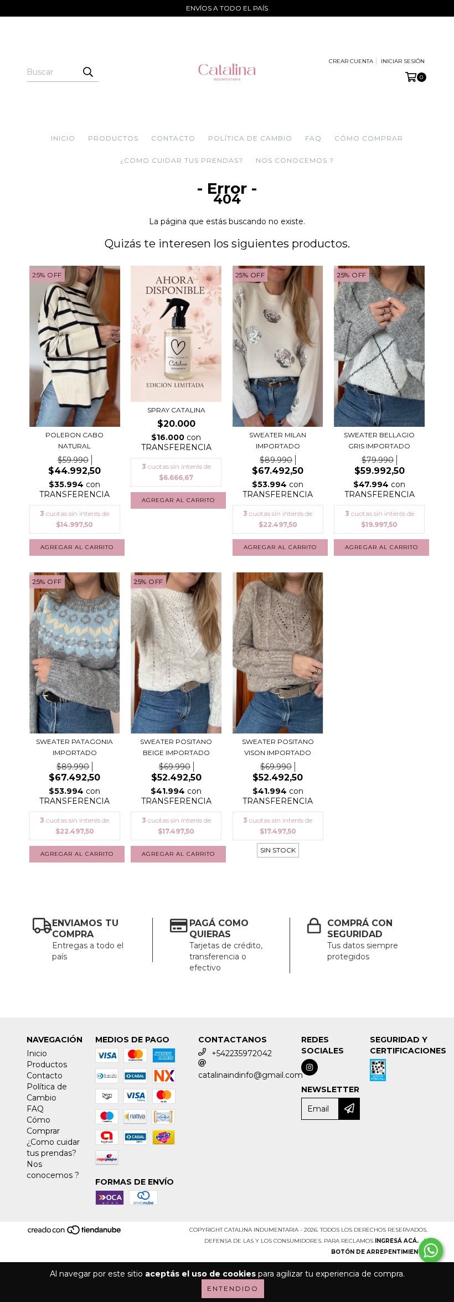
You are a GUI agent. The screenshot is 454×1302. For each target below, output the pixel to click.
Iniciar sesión (403, 61)
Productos (113, 138)
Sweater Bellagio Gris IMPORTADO (379, 440)
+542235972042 (241, 1053)
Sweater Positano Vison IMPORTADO (278, 747)
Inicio (63, 138)
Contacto (173, 138)
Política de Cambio (250, 138)
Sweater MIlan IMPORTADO (277, 440)
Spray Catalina (176, 410)
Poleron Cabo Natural (74, 440)
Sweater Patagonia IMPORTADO (74, 747)
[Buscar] (87, 72)
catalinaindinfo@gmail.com (250, 1075)
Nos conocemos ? (295, 160)
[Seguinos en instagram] (309, 1067)
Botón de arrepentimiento (379, 1252)
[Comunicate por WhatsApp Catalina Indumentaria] (431, 1250)
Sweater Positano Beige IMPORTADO (176, 747)
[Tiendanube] (75, 1233)
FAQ (313, 138)
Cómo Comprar (368, 138)
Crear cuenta (351, 61)
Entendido (233, 1288)
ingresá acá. (397, 1240)
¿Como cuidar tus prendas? (181, 160)
